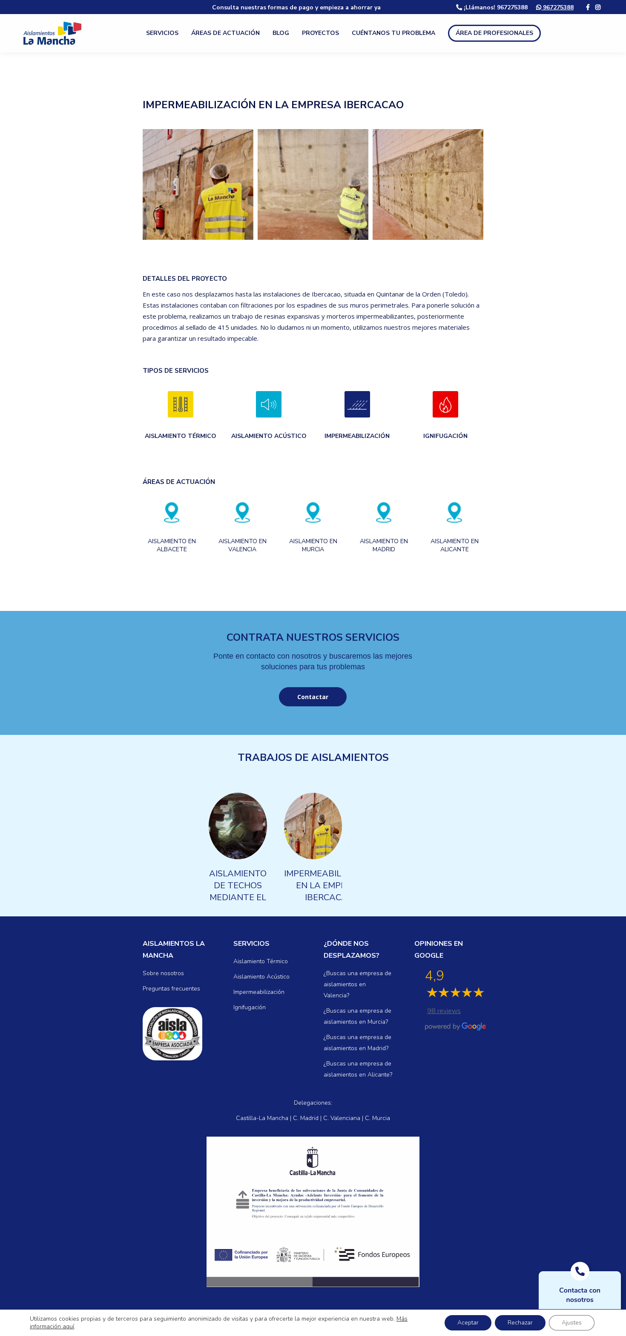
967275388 (557, 7)
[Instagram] (597, 7)
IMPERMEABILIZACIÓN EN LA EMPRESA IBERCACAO (329, 885)
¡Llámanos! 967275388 (495, 7)
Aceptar (468, 1323)
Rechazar (520, 1323)
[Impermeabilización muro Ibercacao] (198, 184)
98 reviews (444, 1011)
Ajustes (572, 1323)
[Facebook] (587, 7)
